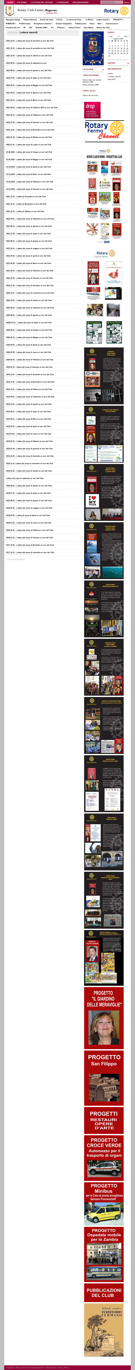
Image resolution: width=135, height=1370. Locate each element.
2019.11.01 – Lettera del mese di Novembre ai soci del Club (30, 382)
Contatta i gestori (114, 76)
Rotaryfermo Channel (43, 24)
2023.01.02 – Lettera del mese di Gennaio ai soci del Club (29, 122)
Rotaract (61, 28)
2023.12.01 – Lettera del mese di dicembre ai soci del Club (30, 41)
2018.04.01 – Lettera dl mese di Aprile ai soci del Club (28, 515)
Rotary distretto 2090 (91, 85)
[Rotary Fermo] (30, 11)
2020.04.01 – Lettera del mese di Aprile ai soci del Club (28, 345)
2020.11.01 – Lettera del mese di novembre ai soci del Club (30, 293)
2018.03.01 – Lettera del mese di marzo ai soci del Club (28, 523)
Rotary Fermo (21, 1368)
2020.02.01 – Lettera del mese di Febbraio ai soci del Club (29, 360)
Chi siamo (22, 2)
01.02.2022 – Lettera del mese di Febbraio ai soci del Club (29, 182)
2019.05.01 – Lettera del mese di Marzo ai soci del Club (28, 419)
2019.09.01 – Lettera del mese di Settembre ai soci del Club (30, 397)
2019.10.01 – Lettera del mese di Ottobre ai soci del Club (29, 389)
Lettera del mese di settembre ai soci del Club (25, 478)
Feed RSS (112, 79)
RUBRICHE (11, 24)
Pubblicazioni (25, 24)
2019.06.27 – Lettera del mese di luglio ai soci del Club (28, 412)
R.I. (52, 28)
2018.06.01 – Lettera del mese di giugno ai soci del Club (29, 501)
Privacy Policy (63, 1368)
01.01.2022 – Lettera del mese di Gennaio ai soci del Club (29, 189)
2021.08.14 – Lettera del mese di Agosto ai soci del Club (29, 226)
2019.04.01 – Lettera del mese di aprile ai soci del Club (28, 426)
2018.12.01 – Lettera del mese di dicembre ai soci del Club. (30, 456)
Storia (92, 24)
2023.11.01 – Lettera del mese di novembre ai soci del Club (30, 48)
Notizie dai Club (103, 28)
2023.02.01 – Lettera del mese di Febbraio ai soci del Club (29, 115)
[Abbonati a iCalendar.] (118, 37)
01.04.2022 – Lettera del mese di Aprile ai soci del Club (28, 167)
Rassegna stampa (13, 20)
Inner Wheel (88, 28)
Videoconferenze (30, 20)
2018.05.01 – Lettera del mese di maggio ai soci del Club (29, 508)
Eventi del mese (46, 20)
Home (10, 2)
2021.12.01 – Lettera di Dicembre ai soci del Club (26, 197)
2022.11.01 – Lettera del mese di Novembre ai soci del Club (30, 130)
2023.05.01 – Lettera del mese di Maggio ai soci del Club (29, 85)
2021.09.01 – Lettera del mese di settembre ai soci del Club (30, 219)
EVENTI (111, 32)
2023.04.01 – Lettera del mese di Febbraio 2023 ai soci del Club (31, 108)
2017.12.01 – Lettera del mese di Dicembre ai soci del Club (30, 545)
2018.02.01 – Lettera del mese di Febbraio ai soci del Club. (30, 530)
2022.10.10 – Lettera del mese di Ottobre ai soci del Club (29, 137)
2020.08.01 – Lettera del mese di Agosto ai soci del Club (29, 315)
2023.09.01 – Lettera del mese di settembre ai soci (26, 63)
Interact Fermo (74, 28)
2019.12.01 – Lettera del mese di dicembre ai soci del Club (30, 375)
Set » (126, 36)
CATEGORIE (88, 69)
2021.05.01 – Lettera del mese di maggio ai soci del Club (29, 248)
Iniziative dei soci (13, 28)
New (100, 24)
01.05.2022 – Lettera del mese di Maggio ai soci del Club (29, 159)
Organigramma (80, 2)
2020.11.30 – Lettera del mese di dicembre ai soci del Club (30, 286)
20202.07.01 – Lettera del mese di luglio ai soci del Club (29, 323)
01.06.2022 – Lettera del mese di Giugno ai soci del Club (29, 152)
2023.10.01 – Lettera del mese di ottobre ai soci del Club (29, 56)
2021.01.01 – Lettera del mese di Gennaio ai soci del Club (29, 278)
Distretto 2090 (42, 28)
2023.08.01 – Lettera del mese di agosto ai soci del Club (29, 70)
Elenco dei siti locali (90, 95)
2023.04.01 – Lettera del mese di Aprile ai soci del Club (28, 93)
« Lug (110, 36)
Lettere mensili (103, 20)
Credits (110, 74)
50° (24, 28)
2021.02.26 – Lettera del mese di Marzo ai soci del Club (28, 263)
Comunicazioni (112, 24)
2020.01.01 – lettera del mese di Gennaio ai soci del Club (29, 367)
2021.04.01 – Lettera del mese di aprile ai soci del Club (28, 256)
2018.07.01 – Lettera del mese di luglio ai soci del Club (28, 493)
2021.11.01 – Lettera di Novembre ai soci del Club (26, 204)
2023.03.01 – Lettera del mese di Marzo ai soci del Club (28, 100)
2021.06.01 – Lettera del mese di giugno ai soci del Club (29, 241)
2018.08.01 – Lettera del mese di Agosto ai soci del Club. (29, 486)
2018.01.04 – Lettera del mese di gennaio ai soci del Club (29, 449)
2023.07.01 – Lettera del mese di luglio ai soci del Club (28, 78)
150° (30, 28)
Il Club (59, 20)
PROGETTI (118, 20)
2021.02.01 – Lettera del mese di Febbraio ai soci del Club (29, 271)
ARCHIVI (111, 63)
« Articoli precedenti (15, 559)
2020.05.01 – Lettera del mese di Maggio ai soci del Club (29, 337)
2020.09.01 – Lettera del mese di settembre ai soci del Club (30, 308)
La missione (63, 2)
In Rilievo (89, 20)
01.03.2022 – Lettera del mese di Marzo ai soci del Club (28, 174)
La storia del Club (74, 20)
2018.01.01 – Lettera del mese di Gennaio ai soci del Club (29, 538)
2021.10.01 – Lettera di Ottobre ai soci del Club (25, 211)
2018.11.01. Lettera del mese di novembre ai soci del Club (29, 463)
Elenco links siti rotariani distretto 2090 (92, 81)
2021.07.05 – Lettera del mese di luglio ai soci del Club (28, 234)
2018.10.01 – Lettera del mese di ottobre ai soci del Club (29, 471)
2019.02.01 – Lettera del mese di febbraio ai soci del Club (29, 441)
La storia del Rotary (42, 2)
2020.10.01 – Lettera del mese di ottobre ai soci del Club (29, 300)
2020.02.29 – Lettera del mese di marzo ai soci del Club (28, 352)
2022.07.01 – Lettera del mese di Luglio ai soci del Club (28, 145)
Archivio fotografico (64, 24)
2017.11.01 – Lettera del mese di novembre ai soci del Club (30, 552)
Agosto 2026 (118, 39)
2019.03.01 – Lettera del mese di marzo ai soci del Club (28, 434)
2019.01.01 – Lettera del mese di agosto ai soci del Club (29, 404)
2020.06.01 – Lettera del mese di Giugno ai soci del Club (29, 330)
